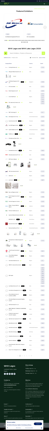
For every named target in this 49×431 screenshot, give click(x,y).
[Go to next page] (31, 356)
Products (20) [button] (15, 57)
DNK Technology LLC (13, 112)
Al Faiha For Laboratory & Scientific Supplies (17, 314)
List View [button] (43, 57)
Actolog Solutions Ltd (13, 67)
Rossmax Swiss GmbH (15, 223)
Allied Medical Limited (15, 323)
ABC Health (11, 275)
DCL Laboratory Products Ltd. (14, 102)
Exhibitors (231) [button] (7, 57)
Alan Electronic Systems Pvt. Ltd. (17, 318)
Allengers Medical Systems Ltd (15, 71)
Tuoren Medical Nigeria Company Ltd (16, 256)
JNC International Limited (14, 171)
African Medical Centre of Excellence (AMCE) (17, 295)
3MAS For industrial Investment (16, 264)
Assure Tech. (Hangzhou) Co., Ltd (17, 349)
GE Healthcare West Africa (14, 138)
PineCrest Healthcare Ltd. (14, 210)
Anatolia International (15, 327)
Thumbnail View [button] (35, 57)
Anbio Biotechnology (14, 331)
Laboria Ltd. (11, 175)
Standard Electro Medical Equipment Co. (16, 240)
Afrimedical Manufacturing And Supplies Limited (17, 300)
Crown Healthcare (12, 96)
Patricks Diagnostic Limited (14, 201)
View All (14, 76)
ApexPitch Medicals (14, 340)
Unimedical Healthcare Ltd (14, 260)
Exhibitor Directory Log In (39, 8)
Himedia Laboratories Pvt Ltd (14, 154)
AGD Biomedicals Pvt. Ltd (14, 304)
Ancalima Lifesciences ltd (15, 336)
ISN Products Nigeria (13, 159)
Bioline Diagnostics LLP (13, 90)
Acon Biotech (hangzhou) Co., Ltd (17, 290)
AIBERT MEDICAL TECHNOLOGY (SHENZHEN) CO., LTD (17, 309)
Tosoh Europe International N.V (16, 251)
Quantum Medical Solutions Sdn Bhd (16, 215)
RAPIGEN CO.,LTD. (14, 219)
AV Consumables (12, 86)
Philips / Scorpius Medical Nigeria (16, 206)
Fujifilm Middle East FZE (15, 129)
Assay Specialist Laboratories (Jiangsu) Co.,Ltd (16, 345)
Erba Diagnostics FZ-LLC (13, 116)
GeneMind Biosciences (15, 150)
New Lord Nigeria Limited (13, 192)
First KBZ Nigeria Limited (15, 125)
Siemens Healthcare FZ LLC (14, 228)
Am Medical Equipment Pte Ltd (16, 82)
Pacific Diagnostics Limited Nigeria (16, 197)
